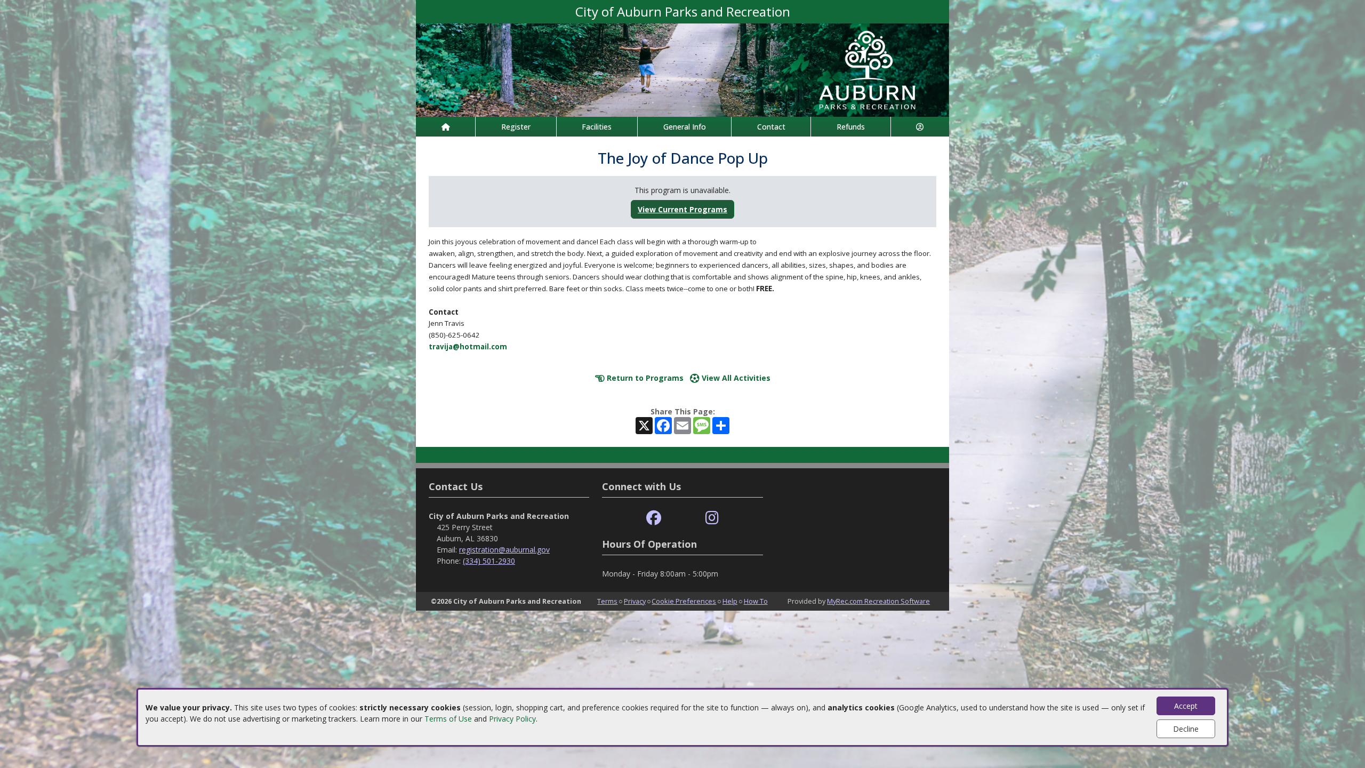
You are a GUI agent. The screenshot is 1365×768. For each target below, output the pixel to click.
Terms (607, 601)
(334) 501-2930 (489, 561)
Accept (1186, 706)
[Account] (920, 127)
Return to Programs (644, 378)
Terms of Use (448, 719)
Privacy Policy (512, 719)
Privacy (635, 601)
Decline (1186, 729)
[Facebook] (653, 518)
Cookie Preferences (684, 601)
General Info (684, 127)
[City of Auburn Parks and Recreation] (682, 69)
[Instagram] (712, 518)
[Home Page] (445, 127)
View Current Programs (682, 209)
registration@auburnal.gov (504, 550)
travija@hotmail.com (468, 346)
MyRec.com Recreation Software (878, 601)
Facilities (597, 127)
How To (756, 601)
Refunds (851, 127)
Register (516, 127)
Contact (771, 127)
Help (729, 601)
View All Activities (735, 378)
